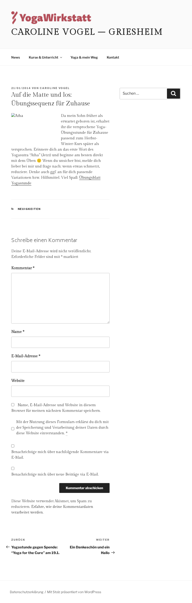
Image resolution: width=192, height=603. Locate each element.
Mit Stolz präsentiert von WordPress (74, 592)
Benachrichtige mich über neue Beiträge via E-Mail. (55, 474)
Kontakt (113, 57)
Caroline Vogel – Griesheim (87, 32)
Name (17, 332)
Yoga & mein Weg (84, 57)
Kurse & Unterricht (43, 57)
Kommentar (22, 268)
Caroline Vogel (55, 88)
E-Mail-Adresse (25, 356)
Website (18, 381)
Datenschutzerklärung (26, 592)
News (15, 57)
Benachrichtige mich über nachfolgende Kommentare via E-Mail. (60, 455)
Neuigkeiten (29, 209)
